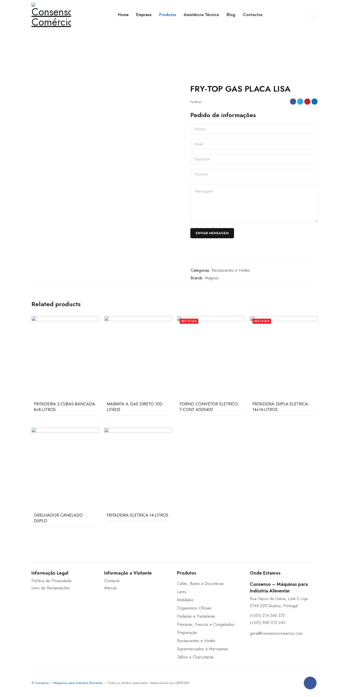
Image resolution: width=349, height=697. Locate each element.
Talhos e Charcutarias (195, 657)
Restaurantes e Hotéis (60, 49)
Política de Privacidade (51, 581)
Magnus (211, 278)
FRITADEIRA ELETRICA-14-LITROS (137, 515)
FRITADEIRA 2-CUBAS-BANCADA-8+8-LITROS (65, 407)
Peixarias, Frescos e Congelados (205, 624)
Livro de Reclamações (50, 588)
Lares (182, 592)
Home (35, 49)
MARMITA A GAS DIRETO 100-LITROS (135, 407)
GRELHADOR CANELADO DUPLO (58, 518)
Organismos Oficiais (194, 608)
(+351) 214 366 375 (267, 615)
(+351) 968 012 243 (267, 623)
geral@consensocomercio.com (276, 633)
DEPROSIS (182, 682)
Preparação (187, 633)
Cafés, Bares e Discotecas (200, 584)
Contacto (112, 581)
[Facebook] (310, 683)
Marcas (110, 588)
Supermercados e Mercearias (202, 649)
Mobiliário (185, 600)
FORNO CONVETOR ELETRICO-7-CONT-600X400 (209, 407)
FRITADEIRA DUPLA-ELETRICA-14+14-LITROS (280, 407)
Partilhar (196, 101)
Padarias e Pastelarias (196, 616)
